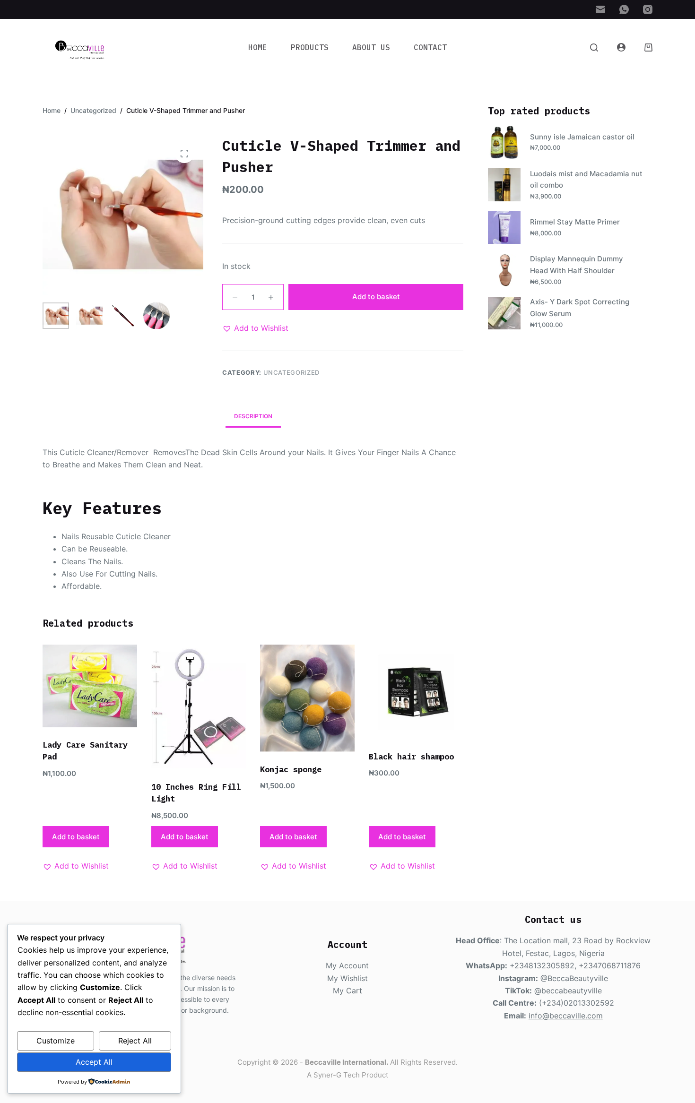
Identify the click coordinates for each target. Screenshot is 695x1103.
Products (310, 47)
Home (257, 47)
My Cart (347, 990)
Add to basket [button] (76, 836)
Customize (55, 1040)
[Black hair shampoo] (416, 692)
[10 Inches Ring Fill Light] (198, 707)
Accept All (94, 1062)
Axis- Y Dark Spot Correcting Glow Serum (579, 307)
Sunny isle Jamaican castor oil (582, 136)
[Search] (594, 47)
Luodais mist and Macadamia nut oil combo (586, 179)
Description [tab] (253, 416)
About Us (371, 47)
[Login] (621, 47)
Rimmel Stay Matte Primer (575, 221)
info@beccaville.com (566, 1015)
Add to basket (376, 296)
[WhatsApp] (624, 9)
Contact (430, 47)
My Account (347, 965)
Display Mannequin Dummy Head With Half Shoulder (576, 264)
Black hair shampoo (411, 756)
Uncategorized (291, 372)
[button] (255, 328)
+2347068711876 (610, 965)
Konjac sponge (290, 769)
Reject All (135, 1040)
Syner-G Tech (336, 1074)
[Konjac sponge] (307, 698)
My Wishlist (347, 978)
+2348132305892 (542, 965)
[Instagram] (647, 9)
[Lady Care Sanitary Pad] (90, 686)
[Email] (600, 9)
